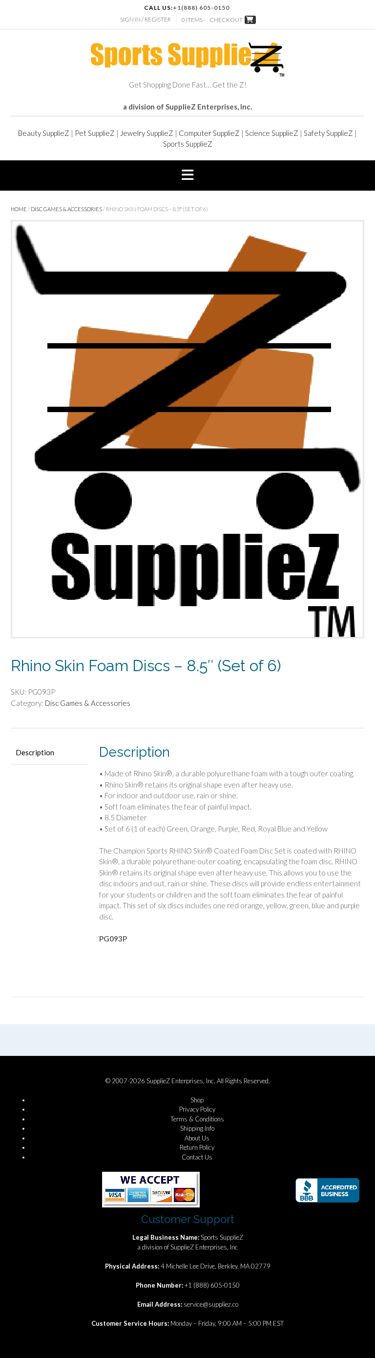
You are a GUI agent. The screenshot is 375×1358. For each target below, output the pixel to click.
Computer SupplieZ (209, 133)
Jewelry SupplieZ (146, 133)
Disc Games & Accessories (66, 209)
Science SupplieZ (271, 133)
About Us (197, 1138)
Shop (197, 1100)
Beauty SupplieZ (43, 133)
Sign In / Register (145, 19)
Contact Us (197, 1157)
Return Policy (197, 1147)
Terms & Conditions (197, 1119)
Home (19, 209)
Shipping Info (197, 1128)
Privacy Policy (197, 1109)
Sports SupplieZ (187, 143)
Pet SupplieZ (95, 133)
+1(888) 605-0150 (201, 7)
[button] (187, 175)
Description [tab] (35, 752)
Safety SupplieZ (328, 133)
